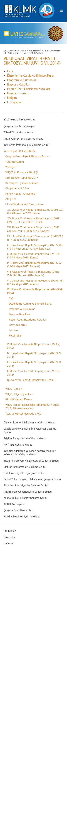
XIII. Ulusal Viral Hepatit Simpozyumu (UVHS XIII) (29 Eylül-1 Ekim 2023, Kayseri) (33, 229)
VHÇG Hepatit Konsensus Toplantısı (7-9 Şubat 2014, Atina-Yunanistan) (32, 406)
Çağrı (12, 298)
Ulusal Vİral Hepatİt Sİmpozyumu (23, 53)
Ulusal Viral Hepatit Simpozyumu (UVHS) (31, 380)
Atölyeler (10, 199)
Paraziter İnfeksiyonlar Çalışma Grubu (26, 485)
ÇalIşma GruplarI (14, 50)
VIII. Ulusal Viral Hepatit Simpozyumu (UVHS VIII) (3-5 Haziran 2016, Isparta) (33, 273)
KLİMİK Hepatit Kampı (18, 399)
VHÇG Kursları (13, 388)
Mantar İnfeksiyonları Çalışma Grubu (25, 466)
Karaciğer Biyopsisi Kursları (21, 183)
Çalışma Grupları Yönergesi (19, 126)
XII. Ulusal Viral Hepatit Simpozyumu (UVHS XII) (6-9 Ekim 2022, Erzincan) (35, 238)
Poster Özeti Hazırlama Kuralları (28, 319)
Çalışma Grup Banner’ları (18, 510)
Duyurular (9, 537)
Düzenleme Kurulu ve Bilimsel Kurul (30, 303)
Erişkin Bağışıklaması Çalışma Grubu (25, 438)
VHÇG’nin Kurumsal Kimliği (21, 172)
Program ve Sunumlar (22, 309)
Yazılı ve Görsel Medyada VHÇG (23, 413)
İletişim (13, 330)
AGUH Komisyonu (14, 504)
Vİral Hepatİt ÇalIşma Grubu (43, 50)
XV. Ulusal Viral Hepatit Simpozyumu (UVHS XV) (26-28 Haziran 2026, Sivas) (35, 211)
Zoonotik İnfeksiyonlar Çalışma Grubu (25, 498)
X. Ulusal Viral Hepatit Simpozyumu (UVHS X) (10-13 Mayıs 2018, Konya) (33, 255)
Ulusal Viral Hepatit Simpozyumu (24, 204)
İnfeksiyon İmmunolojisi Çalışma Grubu (26, 145)
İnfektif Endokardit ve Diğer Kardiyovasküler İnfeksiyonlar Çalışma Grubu (30, 452)
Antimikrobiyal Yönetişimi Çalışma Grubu (28, 491)
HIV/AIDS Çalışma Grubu (18, 444)
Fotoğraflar (15, 335)
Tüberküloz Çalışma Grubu (19, 132)
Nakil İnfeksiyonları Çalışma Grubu (24, 473)
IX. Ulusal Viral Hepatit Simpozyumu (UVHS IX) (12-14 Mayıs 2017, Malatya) (34, 264)
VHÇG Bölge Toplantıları (19, 394)
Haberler (9, 543)
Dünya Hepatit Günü (17, 188)
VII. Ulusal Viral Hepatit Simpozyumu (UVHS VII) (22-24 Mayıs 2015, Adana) (35, 282)
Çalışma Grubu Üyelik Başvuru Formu (27, 156)
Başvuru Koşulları (19, 314)
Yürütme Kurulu (14, 161)
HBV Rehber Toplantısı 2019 (21, 177)
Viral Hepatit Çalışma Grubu (20, 151)
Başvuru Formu (18, 325)
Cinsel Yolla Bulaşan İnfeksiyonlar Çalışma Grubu (32, 479)
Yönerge (10, 167)
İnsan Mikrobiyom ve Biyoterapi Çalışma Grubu (31, 460)
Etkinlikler (10, 531)
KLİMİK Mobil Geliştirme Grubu (22, 516)
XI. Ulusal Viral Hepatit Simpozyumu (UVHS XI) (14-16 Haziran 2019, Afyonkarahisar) (34, 246)
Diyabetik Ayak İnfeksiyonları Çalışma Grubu (29, 422)
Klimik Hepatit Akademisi (20, 193)
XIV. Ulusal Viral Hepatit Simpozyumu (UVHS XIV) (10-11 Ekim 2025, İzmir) (33, 220)
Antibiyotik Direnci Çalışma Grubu (23, 138)
